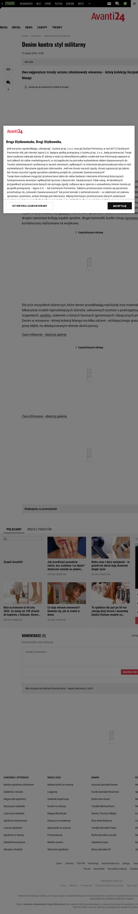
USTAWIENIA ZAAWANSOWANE (29, 205)
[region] (69, 169)
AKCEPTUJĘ (119, 206)
